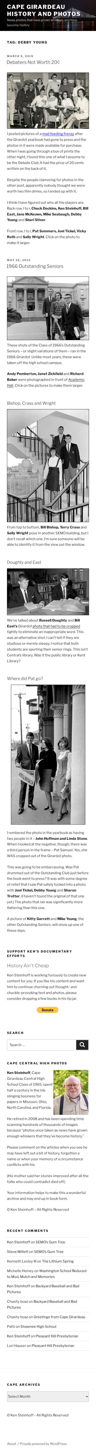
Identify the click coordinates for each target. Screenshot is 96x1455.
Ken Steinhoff (18, 1242)
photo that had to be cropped (56, 626)
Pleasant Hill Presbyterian (57, 1336)
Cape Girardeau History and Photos (44, 10)
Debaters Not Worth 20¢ (33, 62)
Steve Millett (17, 1252)
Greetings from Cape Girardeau (59, 1317)
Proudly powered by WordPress (43, 1444)
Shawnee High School (38, 1326)
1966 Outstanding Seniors (35, 266)
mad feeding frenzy (58, 134)
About (11, 1444)
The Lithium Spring (58, 1261)
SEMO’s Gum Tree (50, 1242)
